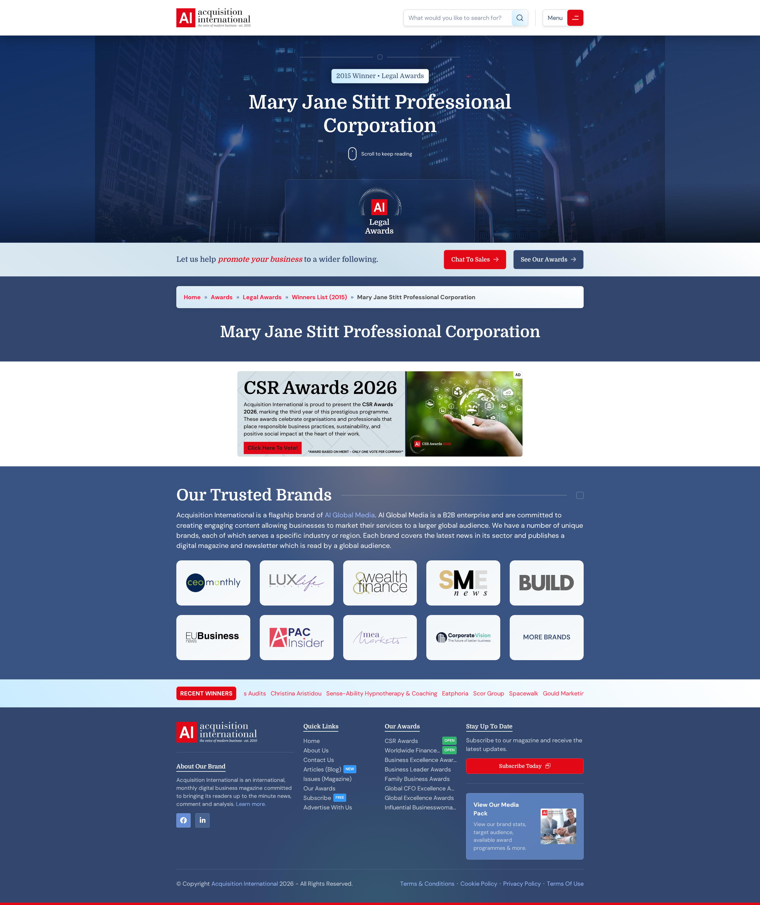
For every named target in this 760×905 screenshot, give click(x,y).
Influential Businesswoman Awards (421, 807)
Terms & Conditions (427, 883)
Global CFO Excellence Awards (421, 788)
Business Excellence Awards (421, 760)
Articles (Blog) (322, 769)
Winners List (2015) (319, 297)
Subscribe (317, 798)
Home (192, 297)
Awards (222, 297)
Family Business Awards (417, 779)
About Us (316, 750)
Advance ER (546, 693)
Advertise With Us (327, 807)
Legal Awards (262, 297)
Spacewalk (356, 693)
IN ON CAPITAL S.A (450, 693)
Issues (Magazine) (327, 779)
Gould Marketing (398, 693)
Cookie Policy (478, 883)
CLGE (488, 693)
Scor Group (321, 693)
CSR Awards (401, 741)
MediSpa (513, 693)
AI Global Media (350, 515)
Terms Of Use (565, 883)
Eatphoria (288, 693)
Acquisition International (244, 883)
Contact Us (318, 760)
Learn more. (251, 804)
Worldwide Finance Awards (412, 750)
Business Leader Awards (418, 769)
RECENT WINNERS (206, 693)
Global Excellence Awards (419, 798)
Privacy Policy (522, 883)
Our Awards (319, 788)
